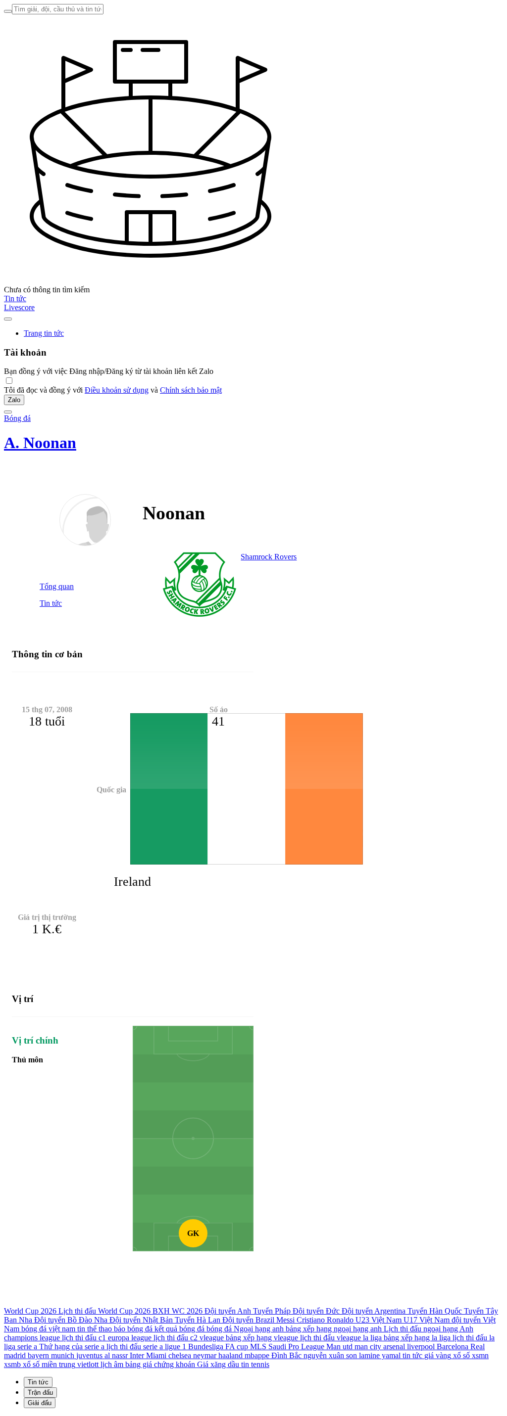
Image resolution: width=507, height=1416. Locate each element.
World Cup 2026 (30, 1311)
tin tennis (255, 1364)
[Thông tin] (8, 319)
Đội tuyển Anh (227, 1311)
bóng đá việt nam (48, 1329)
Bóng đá (17, 418)
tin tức (412, 1355)
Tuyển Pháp (272, 1311)
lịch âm (112, 1364)
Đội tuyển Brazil (248, 1320)
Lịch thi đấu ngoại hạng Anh (428, 1329)
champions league (32, 1337)
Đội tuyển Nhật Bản (141, 1320)
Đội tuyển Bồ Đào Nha (70, 1320)
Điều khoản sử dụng (117, 390)
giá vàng (437, 1355)
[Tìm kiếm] (8, 11)
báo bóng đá (133, 1329)
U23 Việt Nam (378, 1320)
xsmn (480, 1355)
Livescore (19, 307)
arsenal (394, 1346)
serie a (27, 1346)
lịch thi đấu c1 (84, 1337)
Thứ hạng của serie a (71, 1346)
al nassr (116, 1355)
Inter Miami (148, 1355)
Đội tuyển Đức (316, 1311)
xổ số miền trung (49, 1364)
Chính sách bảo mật (191, 390)
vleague (212, 1337)
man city (368, 1346)
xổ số (461, 1355)
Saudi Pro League (296, 1346)
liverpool (421, 1346)
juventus (89, 1355)
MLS (258, 1346)
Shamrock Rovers (269, 556)
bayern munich (51, 1355)
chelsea (179, 1355)
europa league (130, 1337)
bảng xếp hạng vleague (262, 1337)
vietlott (88, 1364)
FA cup (236, 1346)
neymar (204, 1355)
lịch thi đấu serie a (134, 1346)
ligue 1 (175, 1346)
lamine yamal (380, 1355)
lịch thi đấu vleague (330, 1337)
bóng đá (219, 1329)
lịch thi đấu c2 (175, 1337)
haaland (230, 1355)
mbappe (257, 1355)
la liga (372, 1337)
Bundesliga (205, 1346)
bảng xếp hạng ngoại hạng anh (334, 1329)
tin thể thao (94, 1329)
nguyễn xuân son (330, 1355)
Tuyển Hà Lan (197, 1320)
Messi (285, 1320)
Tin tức (15, 298)
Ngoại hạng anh (259, 1329)
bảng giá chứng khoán (160, 1364)
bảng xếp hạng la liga (417, 1337)
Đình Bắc (286, 1355)
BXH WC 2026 (177, 1311)
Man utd (339, 1346)
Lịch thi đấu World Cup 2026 (104, 1311)
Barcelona (452, 1346)
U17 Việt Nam (427, 1320)
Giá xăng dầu (218, 1364)
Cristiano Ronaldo (325, 1320)
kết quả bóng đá (179, 1329)
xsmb (12, 1364)
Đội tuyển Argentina (374, 1311)
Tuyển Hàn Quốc (434, 1311)
